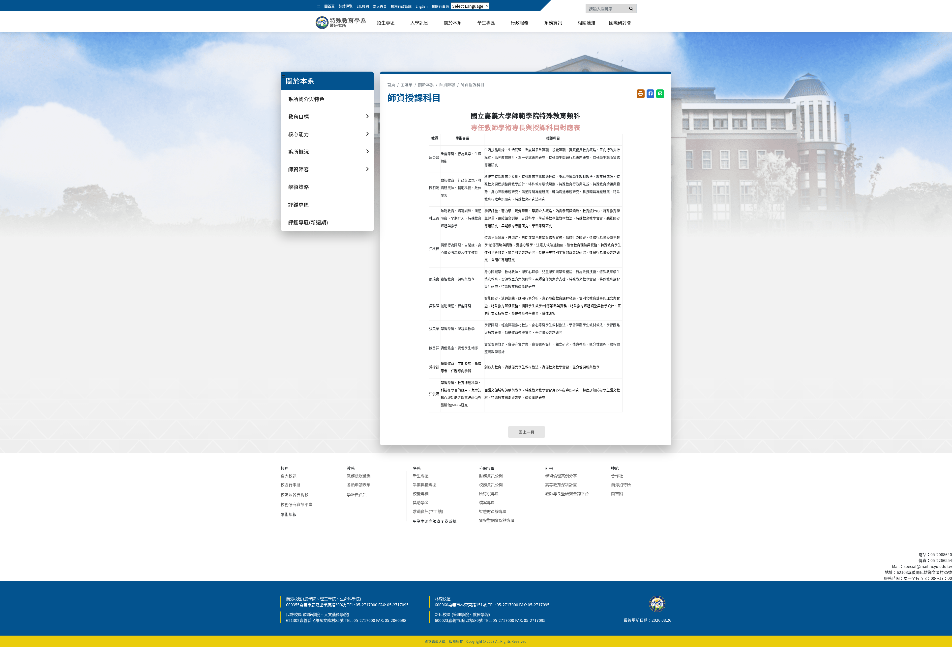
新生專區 (421, 476)
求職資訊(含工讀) (428, 511)
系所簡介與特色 (306, 99)
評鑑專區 (298, 204)
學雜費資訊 (357, 494)
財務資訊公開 (491, 476)
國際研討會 (620, 22)
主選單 (407, 84)
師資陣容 (447, 84)
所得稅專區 (489, 493)
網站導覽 (346, 5)
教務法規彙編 (359, 476)
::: (318, 5)
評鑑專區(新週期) (308, 222)
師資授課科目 (472, 84)
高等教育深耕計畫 (561, 484)
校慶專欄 (421, 493)
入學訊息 (419, 22)
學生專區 (486, 22)
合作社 (617, 476)
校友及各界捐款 (294, 494)
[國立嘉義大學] (342, 24)
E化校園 (363, 6)
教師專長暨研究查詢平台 (567, 493)
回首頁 (329, 5)
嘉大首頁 (380, 6)
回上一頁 (527, 432)
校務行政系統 (401, 6)
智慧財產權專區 (493, 511)
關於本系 (453, 22)
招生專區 (386, 22)
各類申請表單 (359, 484)
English (422, 6)
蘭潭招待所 (621, 484)
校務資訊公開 (491, 484)
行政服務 (520, 22)
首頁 (391, 84)
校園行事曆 (440, 6)
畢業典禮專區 (425, 484)
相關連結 (586, 22)
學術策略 (298, 186)
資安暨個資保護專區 (497, 520)
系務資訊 (553, 22)
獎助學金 (421, 502)
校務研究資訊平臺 (296, 504)
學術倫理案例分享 (561, 476)
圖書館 (617, 493)
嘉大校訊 (289, 476)
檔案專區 (487, 502)
